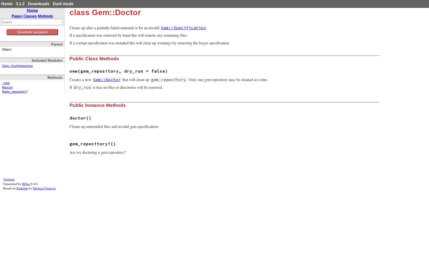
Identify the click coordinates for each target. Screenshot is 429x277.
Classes (30, 16)
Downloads (38, 4)
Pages (17, 16)
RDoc (26, 184)
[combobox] (31, 22)
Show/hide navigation (32, 32)
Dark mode (63, 4)
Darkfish (22, 188)
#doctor (7, 87)
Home (6, 4)
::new (6, 83)
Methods (45, 16)
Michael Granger (44, 188)
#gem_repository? (15, 91)
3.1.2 (20, 4)
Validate (9, 179)
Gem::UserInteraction (17, 66)
